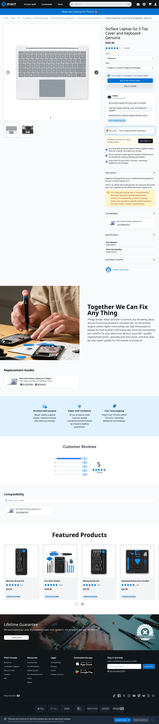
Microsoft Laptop (41, 18)
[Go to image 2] (53, 117)
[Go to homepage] (9, 4)
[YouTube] (134, 695)
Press (29, 678)
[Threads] (148, 695)
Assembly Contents (114, 259)
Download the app (83, 657)
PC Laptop (27, 18)
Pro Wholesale (33, 666)
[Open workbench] (138, 4)
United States (121, 720)
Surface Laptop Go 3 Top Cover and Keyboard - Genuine (128, 18)
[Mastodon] (139, 695)
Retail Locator (33, 670)
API (5, 678)
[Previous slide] (76, 604)
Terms (53, 670)
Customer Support (11, 666)
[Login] (156, 4)
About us (7, 662)
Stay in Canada (130, 86)
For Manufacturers (35, 674)
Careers (7, 674)
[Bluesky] (143, 695)
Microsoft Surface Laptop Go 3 (89, 18)
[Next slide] (82, 604)
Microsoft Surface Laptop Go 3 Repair (35, 378)
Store (6, 18)
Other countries (140, 720)
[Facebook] (119, 695)
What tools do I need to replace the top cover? (128, 115)
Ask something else (117, 120)
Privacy (54, 666)
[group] (8, 72)
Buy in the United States (130, 80)
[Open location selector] (144, 4)
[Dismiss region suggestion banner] (152, 720)
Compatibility (111, 213)
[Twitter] (124, 695)
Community (32, 662)
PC (19, 18)
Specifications (111, 234)
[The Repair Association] (153, 695)
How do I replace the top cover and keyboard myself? (127, 109)
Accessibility (56, 662)
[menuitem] (30, 4)
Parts (13, 18)
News (29, 682)
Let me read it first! (117, 671)
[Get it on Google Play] (84, 672)
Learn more (16, 637)
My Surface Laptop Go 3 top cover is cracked (127, 103)
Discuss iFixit (9, 670)
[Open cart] (150, 4)
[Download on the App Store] (84, 664)
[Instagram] (129, 695)
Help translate (10, 695)
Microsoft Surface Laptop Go (62, 18)
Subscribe (149, 666)
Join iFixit (145, 141)
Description (110, 172)
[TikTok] (114, 695)
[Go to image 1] (50, 117)
